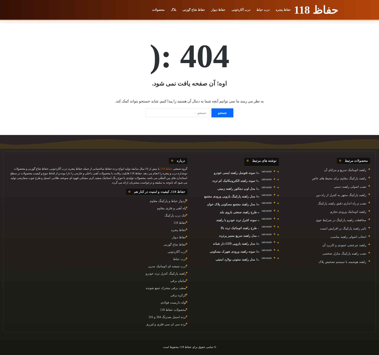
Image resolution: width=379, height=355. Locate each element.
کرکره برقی (178, 295)
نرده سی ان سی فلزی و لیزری (166, 324)
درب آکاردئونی (241, 9)
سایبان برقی (178, 280)
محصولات (158, 9)
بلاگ (173, 9)
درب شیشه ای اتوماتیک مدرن (167, 266)
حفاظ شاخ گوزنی (193, 9)
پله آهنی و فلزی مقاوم (171, 208)
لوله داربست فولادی (173, 302)
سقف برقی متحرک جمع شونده (166, 288)
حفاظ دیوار (218, 9)
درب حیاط (263, 9)
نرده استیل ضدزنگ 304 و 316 (167, 317)
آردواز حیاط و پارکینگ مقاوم (168, 201)
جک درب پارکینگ (175, 215)
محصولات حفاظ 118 (173, 309)
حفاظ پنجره (283, 9)
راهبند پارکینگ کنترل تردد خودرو (166, 273)
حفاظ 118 (179, 222)
